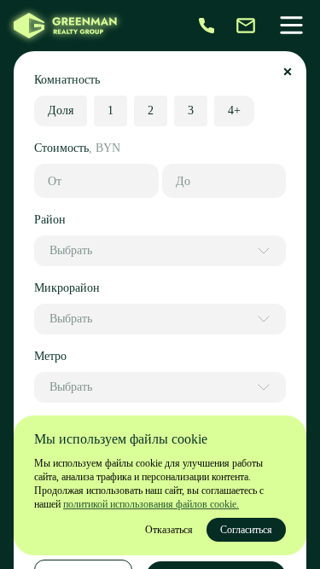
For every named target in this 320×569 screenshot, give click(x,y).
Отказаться (169, 530)
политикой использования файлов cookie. (151, 504)
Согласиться (246, 530)
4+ (234, 110)
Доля (60, 110)
